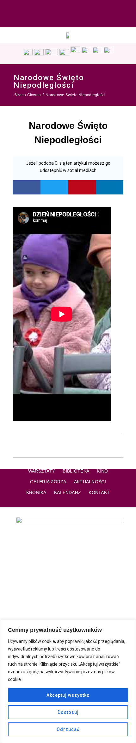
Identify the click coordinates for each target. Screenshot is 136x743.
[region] (68, 681)
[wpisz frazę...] (128, 13)
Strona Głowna (27, 95)
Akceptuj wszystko (68, 695)
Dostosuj (68, 712)
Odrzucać (68, 729)
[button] (26, 187)
